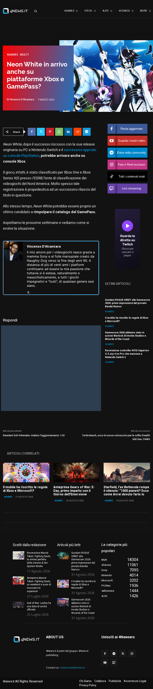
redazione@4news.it (72, 667)
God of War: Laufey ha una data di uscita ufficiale (39, 606)
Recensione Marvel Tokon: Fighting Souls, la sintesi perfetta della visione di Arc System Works (39, 559)
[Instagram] (131, 653)
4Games (12, 54)
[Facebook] (32, 132)
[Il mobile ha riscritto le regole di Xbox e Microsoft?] (26, 472)
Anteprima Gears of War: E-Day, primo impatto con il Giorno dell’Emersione (74, 491)
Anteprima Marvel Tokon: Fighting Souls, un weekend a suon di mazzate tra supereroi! (39, 585)
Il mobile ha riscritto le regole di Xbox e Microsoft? (126, 319)
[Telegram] (87, 132)
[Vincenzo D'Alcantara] (13, 267)
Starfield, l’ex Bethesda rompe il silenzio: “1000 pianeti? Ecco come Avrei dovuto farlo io (126, 491)
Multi (24, 54)
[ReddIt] (77, 132)
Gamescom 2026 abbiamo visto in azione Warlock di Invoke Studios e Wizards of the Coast (125, 336)
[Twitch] (113, 662)
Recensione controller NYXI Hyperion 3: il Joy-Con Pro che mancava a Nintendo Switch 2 (127, 354)
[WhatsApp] (59, 132)
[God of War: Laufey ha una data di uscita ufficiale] (18, 605)
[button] (38, 11)
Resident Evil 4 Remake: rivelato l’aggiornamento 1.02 (34, 435)
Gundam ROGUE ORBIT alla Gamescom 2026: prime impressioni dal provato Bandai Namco (127, 303)
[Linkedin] (68, 132)
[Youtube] (104, 662)
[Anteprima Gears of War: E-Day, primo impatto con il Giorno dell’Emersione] (76, 472)
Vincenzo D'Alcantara (22, 99)
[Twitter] (41, 132)
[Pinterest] (50, 132)
